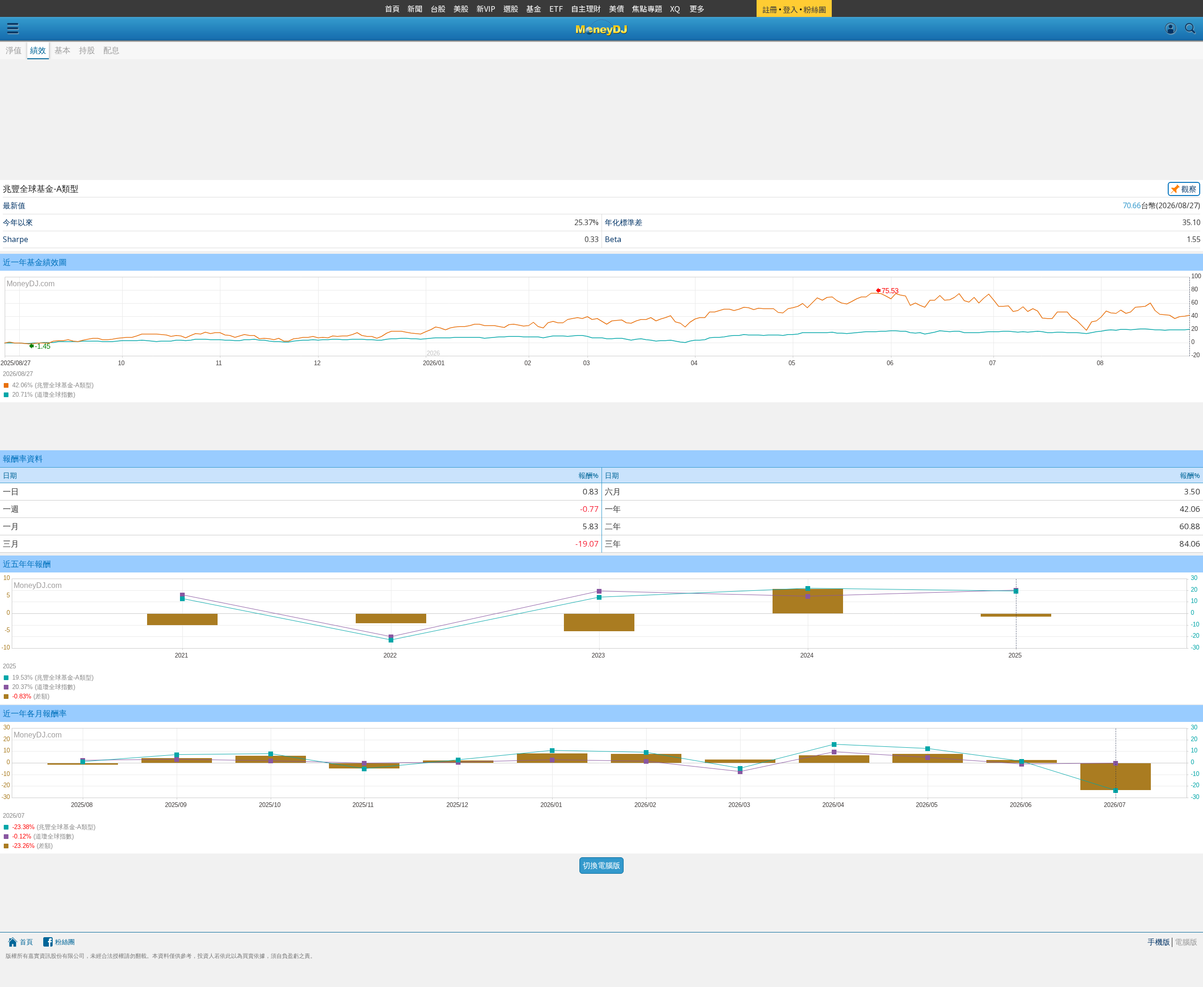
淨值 (14, 50)
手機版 (1159, 942)
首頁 (26, 941)
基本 (62, 50)
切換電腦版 (601, 865)
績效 (38, 50)
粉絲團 (65, 941)
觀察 (1188, 189)
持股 (87, 50)
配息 (111, 50)
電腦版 (1186, 942)
